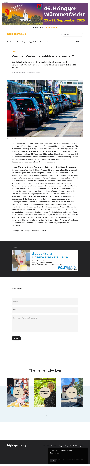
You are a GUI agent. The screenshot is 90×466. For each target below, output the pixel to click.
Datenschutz (55, 453)
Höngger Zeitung (38, 27)
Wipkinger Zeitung (51, 27)
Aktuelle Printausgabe (76, 446)
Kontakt (53, 446)
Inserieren (46, 446)
